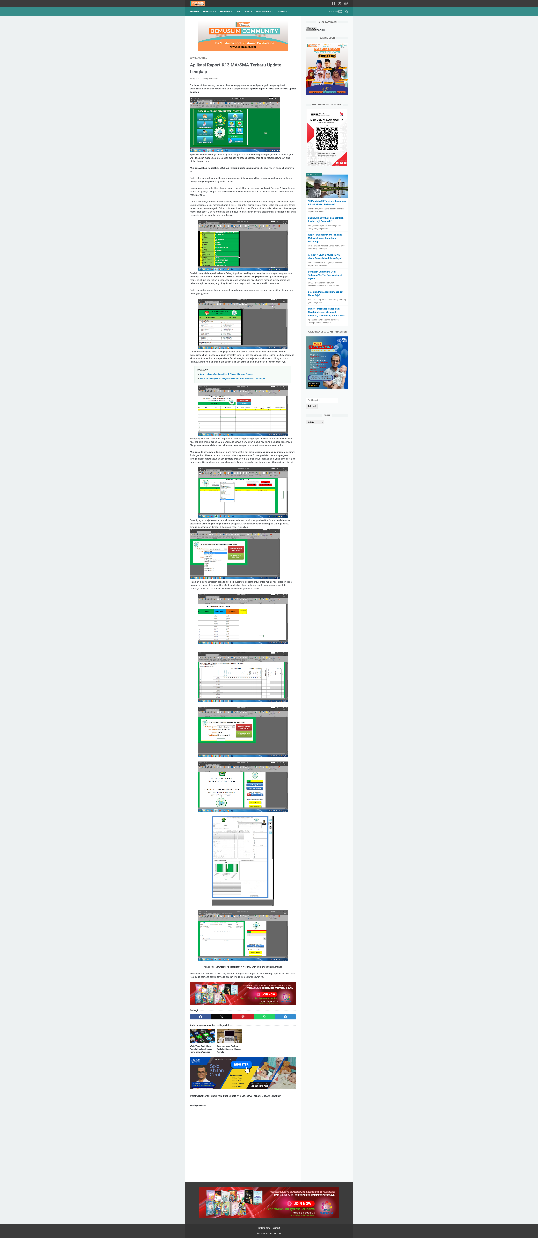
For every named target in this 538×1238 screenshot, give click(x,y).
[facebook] (200, 1016)
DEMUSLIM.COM (273, 1234)
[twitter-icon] (340, 3)
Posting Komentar (210, 79)
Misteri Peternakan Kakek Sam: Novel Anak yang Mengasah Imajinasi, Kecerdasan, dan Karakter (326, 312)
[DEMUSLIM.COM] (199, 4)
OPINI (238, 11)
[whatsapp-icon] (346, 3)
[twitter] (221, 1016)
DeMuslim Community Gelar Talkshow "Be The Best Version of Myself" (325, 275)
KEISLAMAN (208, 11)
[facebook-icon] (333, 3)
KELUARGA (225, 11)
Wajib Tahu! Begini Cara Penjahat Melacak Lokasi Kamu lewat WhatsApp (232, 378)
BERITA (248, 11)
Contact (276, 1228)
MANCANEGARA (263, 11)
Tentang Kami (264, 1228)
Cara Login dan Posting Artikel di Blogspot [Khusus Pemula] (226, 374)
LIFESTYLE (282, 11)
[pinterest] (242, 1016)
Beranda (194, 11)
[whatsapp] (264, 1016)
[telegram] (285, 1016)
